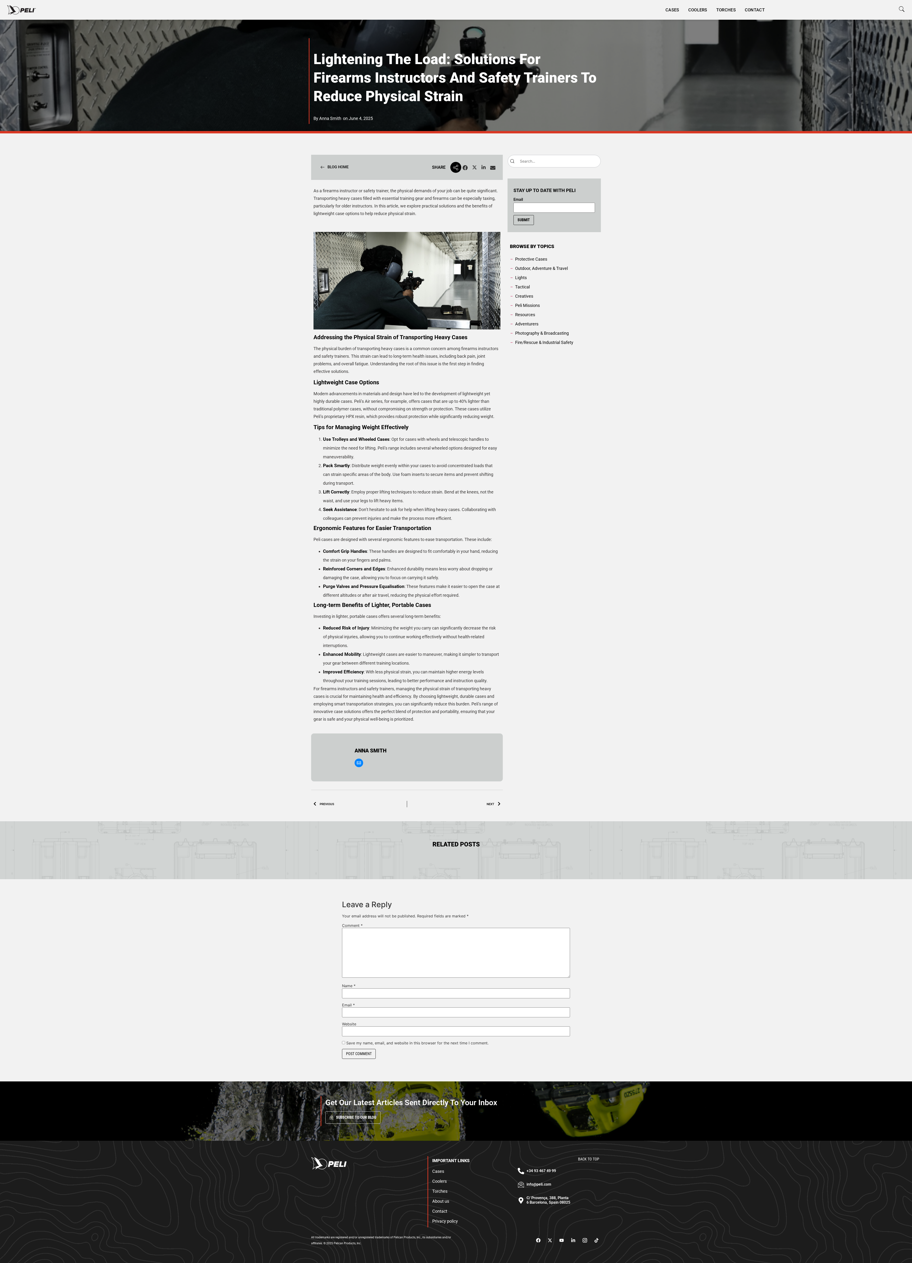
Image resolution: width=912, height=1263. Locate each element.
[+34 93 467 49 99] (521, 1171)
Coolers (697, 9)
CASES (672, 9)
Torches (726, 9)
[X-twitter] (549, 1240)
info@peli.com (539, 1184)
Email (518, 200)
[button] (901, 9)
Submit (524, 220)
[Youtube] (561, 1240)
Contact (755, 9)
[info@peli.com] (521, 1184)
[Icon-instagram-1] (584, 1240)
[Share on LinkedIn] (483, 168)
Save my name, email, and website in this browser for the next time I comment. (417, 1043)
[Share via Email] (492, 168)
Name (349, 986)
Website (349, 1024)
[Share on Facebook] (465, 168)
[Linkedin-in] (573, 1240)
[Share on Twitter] (474, 168)
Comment (352, 925)
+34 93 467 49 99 (541, 1171)
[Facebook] (538, 1240)
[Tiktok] (596, 1240)
